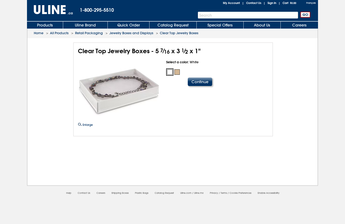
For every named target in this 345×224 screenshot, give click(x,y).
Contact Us (253, 3)
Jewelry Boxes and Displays (131, 33)
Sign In (272, 3)
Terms (224, 192)
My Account (231, 3)
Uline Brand (85, 25)
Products (45, 25)
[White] (169, 72)
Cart (289, 3)
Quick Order (128, 25)
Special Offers (220, 25)
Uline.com (186, 192)
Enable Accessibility (269, 192)
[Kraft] (177, 72)
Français (311, 2)
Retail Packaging (89, 33)
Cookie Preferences (240, 192)
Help (68, 192)
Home (38, 33)
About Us (262, 25)
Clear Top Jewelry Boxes (179, 33)
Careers (299, 25)
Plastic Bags (141, 192)
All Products (59, 33)
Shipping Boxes (120, 192)
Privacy (214, 192)
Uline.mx (198, 192)
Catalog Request (172, 25)
